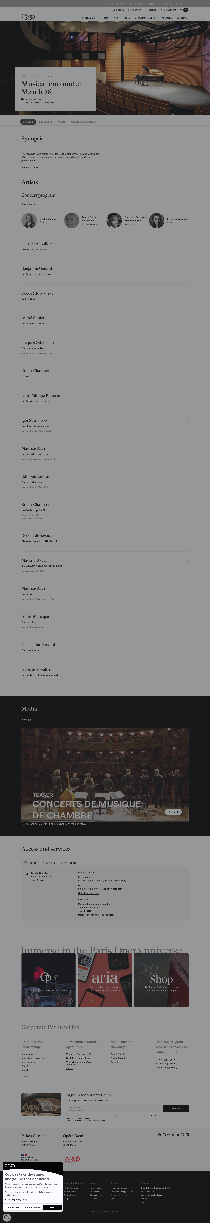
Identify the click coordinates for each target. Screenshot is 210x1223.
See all (24, 1070)
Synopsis (28, 122)
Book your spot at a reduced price (96, 914)
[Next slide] (186, 1077)
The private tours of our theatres (79, 1063)
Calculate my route (88, 893)
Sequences (45, 122)
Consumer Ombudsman (151, 1195)
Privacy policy (96, 1188)
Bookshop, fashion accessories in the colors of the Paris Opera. (161, 989)
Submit (176, 1108)
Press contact (148, 1191)
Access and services (83, 122)
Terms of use (96, 1195)
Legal (66, 1198)
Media (61, 122)
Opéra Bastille (118, 1058)
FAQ (143, 1202)
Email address (74, 1107)
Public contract (71, 1195)
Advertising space (165, 1063)
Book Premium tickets (78, 1058)
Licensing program (165, 1059)
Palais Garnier (118, 1054)
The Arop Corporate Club (79, 1054)
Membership (28, 1062)
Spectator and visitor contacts (155, 1188)
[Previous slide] (180, 1077)
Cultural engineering (166, 1067)
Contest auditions (118, 1195)
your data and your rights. (100, 1120)
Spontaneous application (121, 1191)
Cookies (93, 1198)
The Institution (71, 1188)
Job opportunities (118, 1188)
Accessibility (96, 1191)
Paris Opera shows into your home (48, 990)
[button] (7, 1218)
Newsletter (146, 1198)
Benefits (25, 1066)
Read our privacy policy (16, 1200)
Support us (27, 1054)
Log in (180, 3)
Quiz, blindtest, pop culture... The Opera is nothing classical (105, 989)
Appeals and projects (32, 1058)
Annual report (70, 1191)
